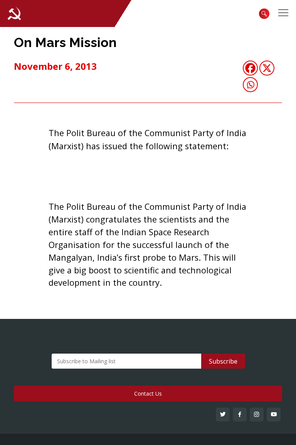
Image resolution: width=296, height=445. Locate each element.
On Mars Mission (65, 42)
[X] (266, 68)
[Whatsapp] (250, 84)
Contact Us (148, 393)
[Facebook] (250, 68)
